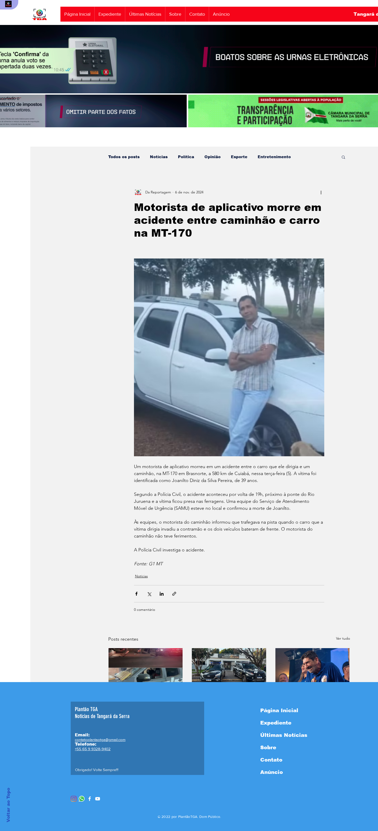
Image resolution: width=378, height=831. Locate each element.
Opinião (212, 157)
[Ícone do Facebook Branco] (90, 799)
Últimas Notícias (283, 735)
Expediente (275, 723)
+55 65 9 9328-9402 (93, 749)
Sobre (268, 747)
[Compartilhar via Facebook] (136, 593)
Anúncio (271, 772)
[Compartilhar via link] (174, 593)
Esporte (239, 157)
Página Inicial (279, 710)
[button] (343, 157)
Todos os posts (124, 157)
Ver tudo (343, 638)
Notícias (159, 157)
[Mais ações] (321, 192)
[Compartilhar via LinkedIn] (161, 593)
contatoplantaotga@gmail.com (100, 739)
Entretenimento (274, 157)
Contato (271, 760)
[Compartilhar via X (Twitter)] (149, 593)
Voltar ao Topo (8, 805)
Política (186, 157)
